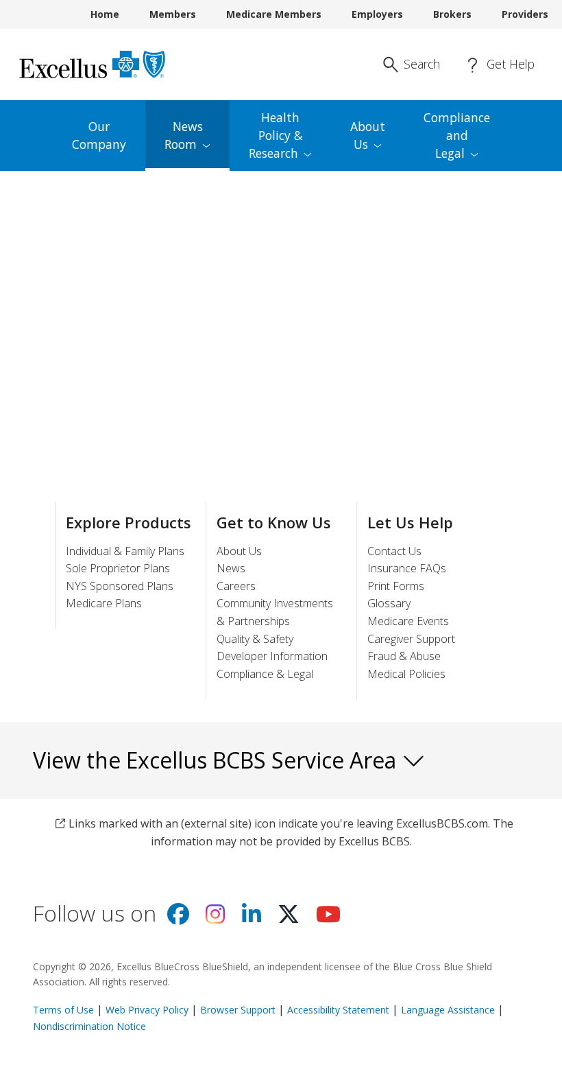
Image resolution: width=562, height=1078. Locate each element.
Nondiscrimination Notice (89, 1026)
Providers (525, 14)
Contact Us (394, 551)
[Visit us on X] (289, 918)
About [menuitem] (367, 135)
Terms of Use (63, 1009)
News (231, 568)
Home (104, 14)
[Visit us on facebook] (178, 918)
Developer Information (272, 656)
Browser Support (238, 1009)
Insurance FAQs (406, 568)
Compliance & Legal (265, 673)
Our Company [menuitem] (99, 135)
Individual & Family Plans (125, 551)
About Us (239, 551)
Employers (377, 14)
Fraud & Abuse (404, 656)
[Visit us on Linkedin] (251, 918)
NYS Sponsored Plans (119, 586)
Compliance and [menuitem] (457, 135)
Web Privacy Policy (147, 1009)
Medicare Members (273, 14)
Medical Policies (406, 673)
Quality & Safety (255, 638)
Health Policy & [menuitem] (276, 135)
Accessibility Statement (338, 1009)
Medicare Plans (104, 603)
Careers (236, 586)
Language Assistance (449, 1009)
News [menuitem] (183, 135)
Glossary (389, 603)
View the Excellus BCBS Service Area (217, 760)
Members (172, 14)
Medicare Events (408, 621)
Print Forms (395, 586)
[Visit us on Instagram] (215, 918)
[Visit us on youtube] (328, 918)
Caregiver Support (411, 638)
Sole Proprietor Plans (118, 568)
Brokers (452, 14)
